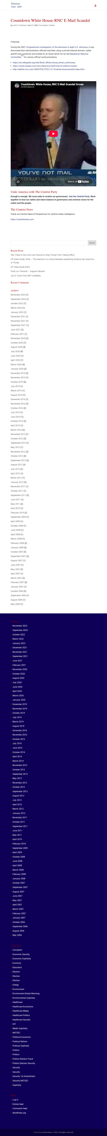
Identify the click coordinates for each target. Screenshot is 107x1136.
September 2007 (18, 556)
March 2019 (16, 390)
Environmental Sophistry (24, 998)
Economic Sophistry (22, 958)
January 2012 (17, 482)
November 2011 (18, 486)
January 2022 (17, 312)
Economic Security (21, 954)
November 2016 (18, 403)
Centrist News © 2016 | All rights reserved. (58, 1132)
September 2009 (18, 517)
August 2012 (16, 464)
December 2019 (18, 373)
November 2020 (18, 338)
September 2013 (18, 443)
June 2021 (15, 329)
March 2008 (16, 539)
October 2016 (17, 408)
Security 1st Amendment (24, 1076)
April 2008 (15, 534)
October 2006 (17, 591)
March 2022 (16, 308)
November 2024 (18, 295)
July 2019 (15, 386)
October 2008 (17, 526)
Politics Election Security (24, 1063)
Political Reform (20, 1041)
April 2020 (15, 360)
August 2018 (16, 395)
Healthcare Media (21, 1011)
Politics (52, 25)
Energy (16, 985)
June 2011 (15, 499)
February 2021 (17, 334)
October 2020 (17, 343)
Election (16, 971)
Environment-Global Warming (26, 993)
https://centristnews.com (22, 219)
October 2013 (17, 438)
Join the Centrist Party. (79, 196)
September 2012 (18, 460)
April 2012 (15, 473)
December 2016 (18, 399)
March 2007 (16, 578)
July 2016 (15, 412)
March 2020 (16, 364)
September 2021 (18, 325)
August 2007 (16, 560)
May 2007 (15, 569)
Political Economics (22, 1037)
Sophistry (17, 1085)
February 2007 (17, 582)
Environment (18, 989)
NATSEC (16, 1032)
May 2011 (15, 504)
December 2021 (18, 316)
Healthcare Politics (21, 1015)
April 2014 (15, 425)
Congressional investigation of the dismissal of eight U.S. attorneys (57, 47)
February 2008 (17, 543)
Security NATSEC (20, 1080)
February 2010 (17, 512)
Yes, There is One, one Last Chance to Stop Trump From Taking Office (42, 255)
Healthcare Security (21, 1019)
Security (16, 1067)
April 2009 (15, 521)
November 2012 (18, 451)
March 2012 (16, 478)
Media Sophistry (20, 1028)
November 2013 (18, 434)
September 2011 (18, 495)
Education (17, 967)
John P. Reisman (19, 25)
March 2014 (16, 430)
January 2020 (17, 369)
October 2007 (17, 552)
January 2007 (17, 587)
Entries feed (18, 1104)
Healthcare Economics (23, 1006)
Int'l (14, 1024)
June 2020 (15, 356)
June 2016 (15, 417)
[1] (22, 55)
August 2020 (16, 347)
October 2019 (17, 382)
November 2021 (18, 321)
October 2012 (17, 456)
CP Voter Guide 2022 (20, 267)
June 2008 (15, 530)
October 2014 (17, 421)
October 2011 (17, 491)
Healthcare (17, 1002)
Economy (17, 963)
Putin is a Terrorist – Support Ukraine (28, 271)
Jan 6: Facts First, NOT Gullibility (26, 275)
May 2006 (15, 604)
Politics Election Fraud (23, 1059)
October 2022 (17, 303)
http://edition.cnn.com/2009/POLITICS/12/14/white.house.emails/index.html (48, 69)
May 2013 (15, 447)
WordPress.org (19, 1113)
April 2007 (15, 573)
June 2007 (15, 565)
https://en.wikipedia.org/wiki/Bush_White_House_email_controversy (44, 62)
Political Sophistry (21, 1046)
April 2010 (15, 508)
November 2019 (18, 377)
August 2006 (16, 600)
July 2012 (15, 469)
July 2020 (15, 351)
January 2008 (17, 547)
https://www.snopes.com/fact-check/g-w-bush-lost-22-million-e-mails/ (45, 66)
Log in (15, 1100)
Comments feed (20, 1108)
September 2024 (18, 299)
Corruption (43, 25)
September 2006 (18, 595)
